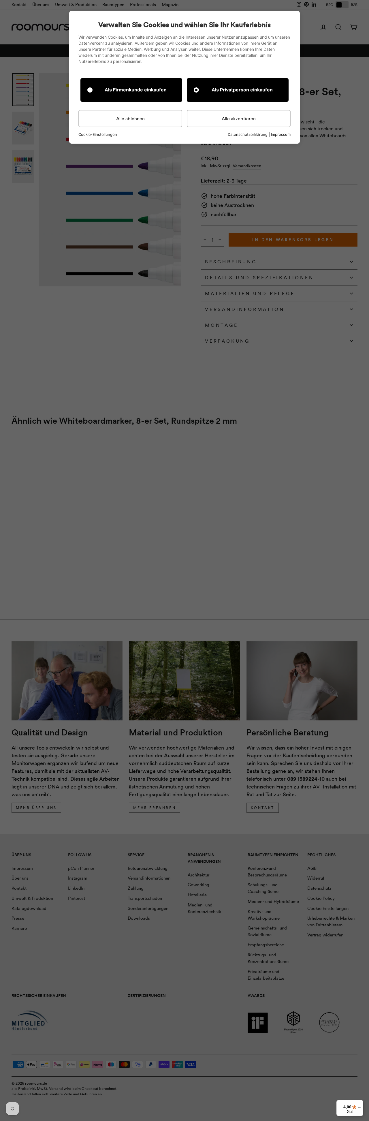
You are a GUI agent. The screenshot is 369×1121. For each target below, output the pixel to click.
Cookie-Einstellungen (97, 134)
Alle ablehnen (130, 118)
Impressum (281, 134)
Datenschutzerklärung (248, 134)
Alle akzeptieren (239, 118)
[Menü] (359, 1108)
